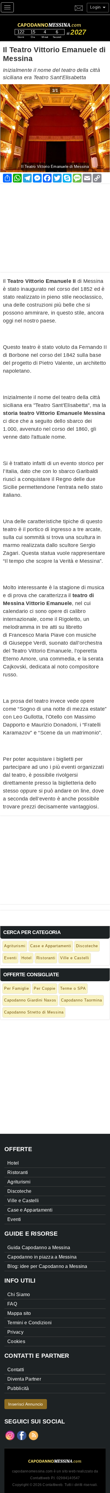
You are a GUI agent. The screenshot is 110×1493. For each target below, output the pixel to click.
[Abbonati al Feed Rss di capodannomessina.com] (33, 1435)
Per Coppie (44, 988)
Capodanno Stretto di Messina (34, 1012)
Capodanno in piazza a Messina (42, 1256)
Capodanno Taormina (81, 1000)
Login (96, 7)
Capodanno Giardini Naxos (30, 1000)
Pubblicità (18, 1388)
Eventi (10, 958)
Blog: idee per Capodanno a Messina (47, 1266)
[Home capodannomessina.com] (60, 24)
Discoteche (87, 946)
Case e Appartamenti (50, 946)
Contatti (15, 1369)
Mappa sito (19, 1313)
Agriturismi (15, 946)
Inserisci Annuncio (25, 1404)
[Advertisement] (55, 225)
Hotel (26, 958)
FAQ (12, 1303)
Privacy (15, 1332)
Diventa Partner (24, 1379)
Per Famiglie (16, 988)
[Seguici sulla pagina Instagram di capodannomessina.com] (10, 1435)
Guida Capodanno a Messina (38, 1247)
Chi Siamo (18, 1294)
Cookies (16, 1341)
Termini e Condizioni (29, 1322)
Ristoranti (45, 958)
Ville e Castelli (74, 958)
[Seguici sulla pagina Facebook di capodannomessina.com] (21, 1435)
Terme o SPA (73, 988)
